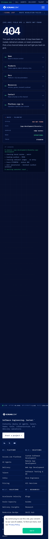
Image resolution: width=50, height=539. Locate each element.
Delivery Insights (10, 507)
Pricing (5, 483)
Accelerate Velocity (11, 496)
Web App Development (34, 467)
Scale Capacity (9, 502)
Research (29, 507)
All (17, 2)
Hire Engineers (32, 478)
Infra (4, 478)
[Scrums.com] (11, 7)
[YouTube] (15, 443)
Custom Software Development (32, 457)
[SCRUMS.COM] (9, 414)
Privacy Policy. (14, 524)
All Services (31, 483)
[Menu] (43, 7)
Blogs (27, 496)
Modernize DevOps (10, 512)
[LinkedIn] (4, 443)
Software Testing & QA (34, 473)
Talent (41, 2)
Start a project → (13, 435)
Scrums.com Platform (11, 457)
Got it (32, 530)
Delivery (32, 2)
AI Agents (6, 462)
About (4, 536)
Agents (23, 2)
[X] (9, 443)
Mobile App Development (30, 462)
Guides (28, 502)
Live (5, 405)
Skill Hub (29, 512)
